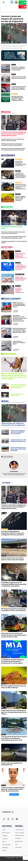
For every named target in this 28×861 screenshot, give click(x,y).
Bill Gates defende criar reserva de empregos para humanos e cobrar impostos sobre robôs (19, 330)
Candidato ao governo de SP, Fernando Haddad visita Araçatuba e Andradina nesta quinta (20, 176)
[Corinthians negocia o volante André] (14, 217)
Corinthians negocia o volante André (12, 227)
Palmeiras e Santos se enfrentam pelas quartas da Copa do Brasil (13, 232)
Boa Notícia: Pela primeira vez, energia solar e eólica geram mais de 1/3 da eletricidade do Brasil (14, 474)
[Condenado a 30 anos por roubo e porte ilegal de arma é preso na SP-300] (5, 88)
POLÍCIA (6, 112)
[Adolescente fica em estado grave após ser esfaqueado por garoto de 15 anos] (14, 700)
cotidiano (8, 155)
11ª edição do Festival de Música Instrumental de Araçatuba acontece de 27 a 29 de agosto (20, 268)
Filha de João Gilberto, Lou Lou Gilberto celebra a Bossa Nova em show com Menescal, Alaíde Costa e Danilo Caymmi (14, 376)
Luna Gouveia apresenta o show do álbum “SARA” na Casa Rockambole (18, 386)
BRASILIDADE (9, 354)
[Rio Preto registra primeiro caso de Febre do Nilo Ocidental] (7, 197)
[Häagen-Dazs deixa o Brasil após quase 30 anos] (7, 278)
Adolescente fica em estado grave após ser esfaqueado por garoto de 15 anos (13, 149)
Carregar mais (13, 794)
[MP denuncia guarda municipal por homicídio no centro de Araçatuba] (14, 598)
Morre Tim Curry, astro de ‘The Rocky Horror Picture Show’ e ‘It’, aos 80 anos (21, 256)
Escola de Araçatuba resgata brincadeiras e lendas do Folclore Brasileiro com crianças (20, 292)
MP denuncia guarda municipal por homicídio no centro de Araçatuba (11, 144)
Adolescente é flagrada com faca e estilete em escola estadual (18, 68)
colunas (7, 456)
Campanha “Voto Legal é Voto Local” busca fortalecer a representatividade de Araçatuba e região (10, 55)
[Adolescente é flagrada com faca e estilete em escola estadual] (5, 68)
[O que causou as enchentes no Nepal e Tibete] (6, 346)
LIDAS (5, 401)
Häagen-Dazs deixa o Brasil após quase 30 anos (21, 278)
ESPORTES (7, 207)
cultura (7, 247)
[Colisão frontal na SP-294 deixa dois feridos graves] (5, 78)
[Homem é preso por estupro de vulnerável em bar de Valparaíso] (14, 33)
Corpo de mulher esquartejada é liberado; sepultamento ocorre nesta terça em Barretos (12, 789)
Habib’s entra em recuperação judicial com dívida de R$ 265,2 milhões (19, 305)
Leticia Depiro (14, 471)
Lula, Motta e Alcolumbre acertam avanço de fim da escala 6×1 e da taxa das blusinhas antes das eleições (20, 319)
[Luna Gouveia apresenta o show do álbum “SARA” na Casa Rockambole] (5, 386)
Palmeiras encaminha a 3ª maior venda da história (14, 242)
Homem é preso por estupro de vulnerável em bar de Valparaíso (12, 19)
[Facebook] (4, 819)
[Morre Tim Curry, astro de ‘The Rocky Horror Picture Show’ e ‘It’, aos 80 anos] (7, 254)
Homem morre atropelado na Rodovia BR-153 (11, 764)
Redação (16, 310)
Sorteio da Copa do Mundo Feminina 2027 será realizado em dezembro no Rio (13, 237)
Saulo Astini (16, 349)
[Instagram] (8, 819)
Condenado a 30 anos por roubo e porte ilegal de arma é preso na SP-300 (18, 88)
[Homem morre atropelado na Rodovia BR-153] (14, 753)
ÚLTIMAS (6, 483)
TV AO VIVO (22, 6)
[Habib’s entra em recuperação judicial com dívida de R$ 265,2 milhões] (6, 307)
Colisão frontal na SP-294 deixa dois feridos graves (18, 77)
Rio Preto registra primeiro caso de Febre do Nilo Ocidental (20, 198)
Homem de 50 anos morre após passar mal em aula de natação (12, 139)
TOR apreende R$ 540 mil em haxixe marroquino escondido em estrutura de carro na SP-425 (14, 738)
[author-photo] (14, 465)
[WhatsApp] (12, 819)
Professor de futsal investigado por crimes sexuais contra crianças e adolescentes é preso (13, 133)
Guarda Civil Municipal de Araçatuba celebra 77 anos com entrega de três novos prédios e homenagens (20, 165)
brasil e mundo (11, 298)
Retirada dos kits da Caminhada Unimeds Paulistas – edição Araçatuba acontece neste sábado (17, 99)
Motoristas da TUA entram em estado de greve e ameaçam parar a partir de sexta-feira (20, 188)
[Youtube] (17, 819)
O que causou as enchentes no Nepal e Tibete (19, 343)
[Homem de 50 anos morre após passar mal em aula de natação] (5, 449)
